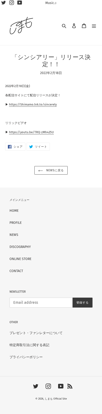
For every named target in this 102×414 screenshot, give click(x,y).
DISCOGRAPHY (20, 247)
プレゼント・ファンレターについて (36, 333)
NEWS (13, 235)
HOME (14, 211)
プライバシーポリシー (26, 357)
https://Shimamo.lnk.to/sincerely (33, 104)
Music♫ (51, 3)
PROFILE (15, 223)
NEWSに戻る (54, 170)
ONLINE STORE (20, 259)
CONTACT (16, 271)
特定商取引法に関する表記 (29, 345)
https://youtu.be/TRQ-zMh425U (31, 132)
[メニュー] (94, 26)
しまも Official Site (56, 398)
